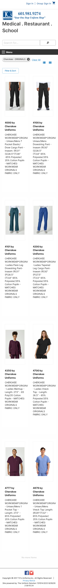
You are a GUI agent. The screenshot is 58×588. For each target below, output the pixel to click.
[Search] (48, 42)
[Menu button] (3, 52)
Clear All (36, 59)
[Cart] (54, 3)
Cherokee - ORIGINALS (14, 59)
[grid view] (50, 63)
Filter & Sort (10, 71)
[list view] (44, 63)
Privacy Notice (29, 581)
